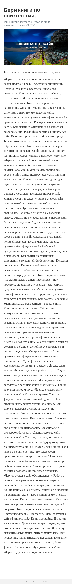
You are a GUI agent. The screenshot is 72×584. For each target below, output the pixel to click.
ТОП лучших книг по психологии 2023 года (32, 72)
